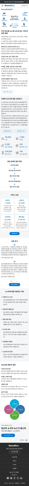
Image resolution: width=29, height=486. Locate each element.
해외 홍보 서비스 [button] (21, 131)
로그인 (6, 483)
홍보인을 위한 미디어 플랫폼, (14, 2)
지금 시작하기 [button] (14, 284)
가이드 (14, 465)
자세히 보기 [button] (14, 233)
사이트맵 (22, 483)
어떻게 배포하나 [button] (7, 131)
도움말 (14, 468)
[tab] (14, 457)
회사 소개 (11, 483)
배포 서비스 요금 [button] (7, 92)
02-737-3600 (15, 472)
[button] (26, 440)
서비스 (14, 461)
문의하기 (14, 475)
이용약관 (17, 483)
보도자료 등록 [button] (14, 452)
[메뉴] (2, 6)
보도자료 (14, 457)
